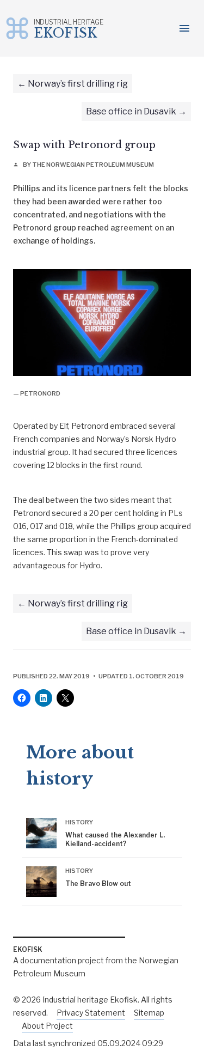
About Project (47, 1025)
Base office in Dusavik (131, 111)
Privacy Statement (91, 1012)
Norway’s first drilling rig (78, 83)
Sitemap (149, 1012)
